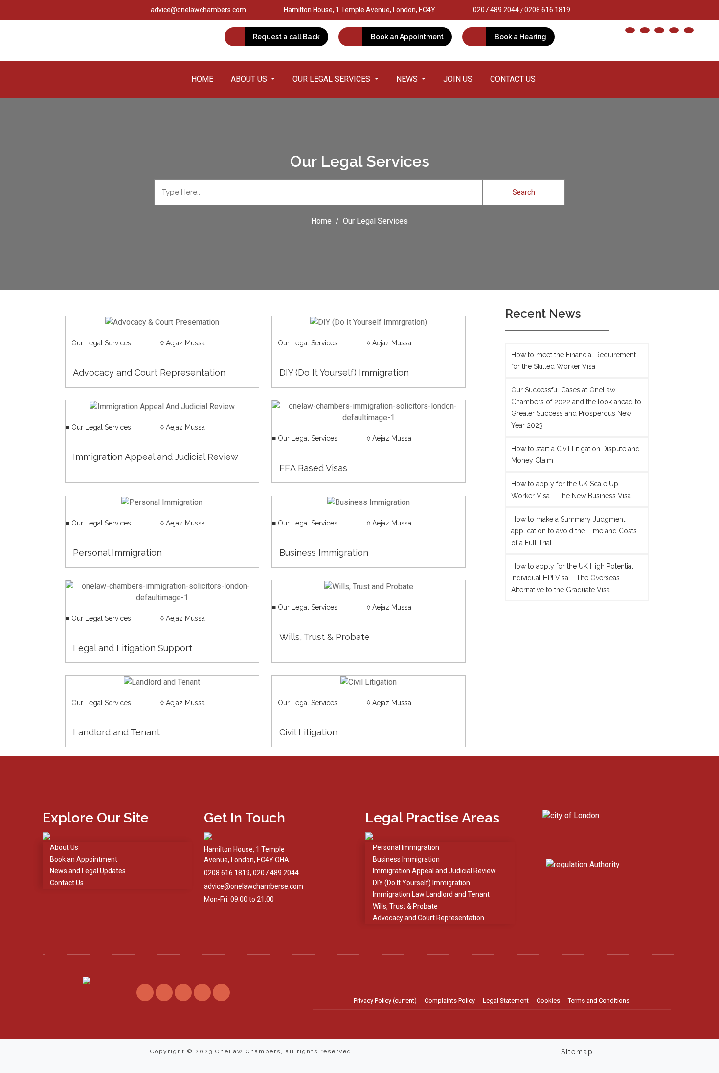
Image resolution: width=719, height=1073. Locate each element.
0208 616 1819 (547, 10)
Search (524, 192)
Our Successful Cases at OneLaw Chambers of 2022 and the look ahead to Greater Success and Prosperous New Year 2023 (576, 407)
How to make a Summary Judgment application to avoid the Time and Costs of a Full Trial (574, 531)
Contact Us (67, 883)
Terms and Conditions (598, 1000)
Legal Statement (506, 1000)
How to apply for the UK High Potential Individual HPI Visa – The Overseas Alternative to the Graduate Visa (572, 578)
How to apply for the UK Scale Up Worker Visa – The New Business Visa (571, 490)
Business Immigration (406, 859)
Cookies (548, 1000)
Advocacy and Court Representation (428, 918)
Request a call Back (286, 37)
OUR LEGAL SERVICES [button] (332, 79)
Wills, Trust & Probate (405, 906)
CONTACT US (513, 79)
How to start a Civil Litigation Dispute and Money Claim (575, 454)
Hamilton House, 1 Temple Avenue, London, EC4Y (359, 10)
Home (202, 79)
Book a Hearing (520, 37)
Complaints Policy (450, 1000)
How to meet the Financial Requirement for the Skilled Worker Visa (573, 360)
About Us (64, 847)
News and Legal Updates (88, 871)
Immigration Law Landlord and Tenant (431, 894)
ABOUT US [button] (250, 79)
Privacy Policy (385, 1000)
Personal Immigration (406, 847)
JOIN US (457, 79)
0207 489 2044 (496, 10)
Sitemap (577, 1052)
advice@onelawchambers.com (198, 10)
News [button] (408, 79)
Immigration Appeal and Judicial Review (434, 871)
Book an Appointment (407, 37)
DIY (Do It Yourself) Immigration (421, 883)
